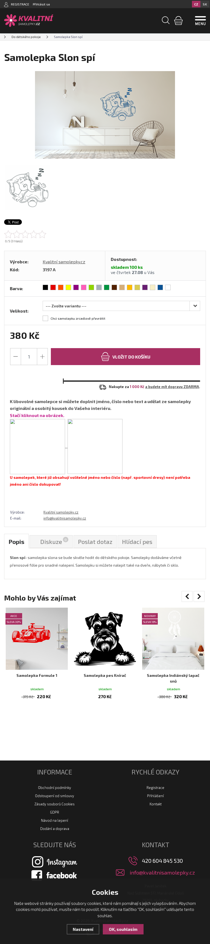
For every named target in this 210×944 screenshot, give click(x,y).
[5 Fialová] (76, 287)
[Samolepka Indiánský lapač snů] (173, 639)
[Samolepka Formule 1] (37, 639)
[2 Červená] (53, 287)
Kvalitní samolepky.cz (64, 261)
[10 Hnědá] (114, 287)
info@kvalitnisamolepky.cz (64, 518)
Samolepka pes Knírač (105, 675)
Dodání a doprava (54, 828)
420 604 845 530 (162, 860)
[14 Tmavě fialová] (145, 287)
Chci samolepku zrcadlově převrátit (78, 318)
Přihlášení (155, 796)
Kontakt (156, 804)
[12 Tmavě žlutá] (129, 287)
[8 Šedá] (99, 287)
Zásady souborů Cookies (54, 804)
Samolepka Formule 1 (36, 675)
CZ (196, 4)
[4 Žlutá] (68, 287)
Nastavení (83, 929)
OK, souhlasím (123, 929)
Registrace (155, 787)
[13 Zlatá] (137, 287)
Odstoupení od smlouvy (54, 796)
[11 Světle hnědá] (122, 287)
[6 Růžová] (83, 287)
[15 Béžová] (152, 287)
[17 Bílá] (168, 287)
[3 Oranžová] (60, 287)
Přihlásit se (41, 4)
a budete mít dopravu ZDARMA (172, 386)
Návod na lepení (54, 820)
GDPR (54, 812)
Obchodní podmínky (54, 787)
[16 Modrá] (160, 287)
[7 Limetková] (91, 287)
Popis (16, 541)
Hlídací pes (137, 541)
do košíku (131, 356)
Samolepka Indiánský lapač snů (173, 678)
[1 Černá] (45, 287)
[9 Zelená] (106, 287)
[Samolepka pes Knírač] (105, 639)
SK (205, 4)
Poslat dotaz (95, 541)
